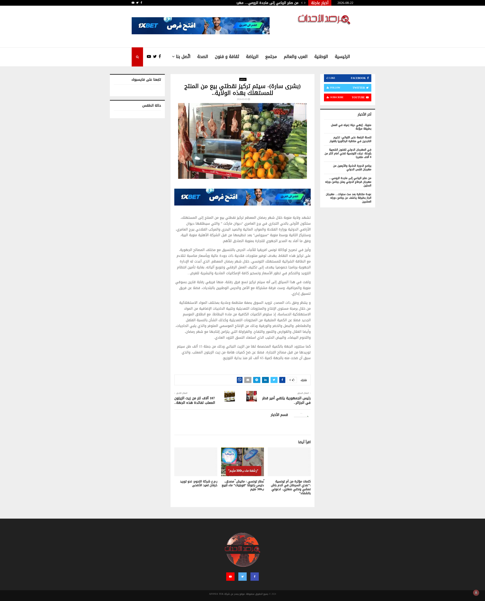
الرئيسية (342, 57)
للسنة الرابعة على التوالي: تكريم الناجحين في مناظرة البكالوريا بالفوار (350, 139)
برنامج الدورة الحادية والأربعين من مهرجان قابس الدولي (352, 167)
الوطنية (321, 57)
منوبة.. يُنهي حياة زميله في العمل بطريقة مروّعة (351, 127)
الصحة (202, 57)
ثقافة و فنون (227, 57)
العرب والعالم (295, 57)
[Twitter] (154, 56)
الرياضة (252, 57)
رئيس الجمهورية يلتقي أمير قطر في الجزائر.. (286, 400)
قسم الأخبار (279, 415)
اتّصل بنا (183, 57)
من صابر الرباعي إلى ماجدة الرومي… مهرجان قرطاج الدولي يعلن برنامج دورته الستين (348, 182)
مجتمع (271, 57)
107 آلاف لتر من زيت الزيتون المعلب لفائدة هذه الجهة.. (194, 400)
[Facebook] (159, 56)
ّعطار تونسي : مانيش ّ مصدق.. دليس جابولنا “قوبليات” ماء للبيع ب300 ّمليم (243, 485)
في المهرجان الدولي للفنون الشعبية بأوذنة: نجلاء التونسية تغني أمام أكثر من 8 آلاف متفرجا (348, 153)
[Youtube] (147, 56)
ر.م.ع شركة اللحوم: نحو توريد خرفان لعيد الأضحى (198, 483)
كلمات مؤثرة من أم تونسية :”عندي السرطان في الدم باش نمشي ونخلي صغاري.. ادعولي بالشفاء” (291, 487)
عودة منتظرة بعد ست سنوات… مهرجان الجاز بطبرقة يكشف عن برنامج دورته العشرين (348, 198)
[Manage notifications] (476, 593)
